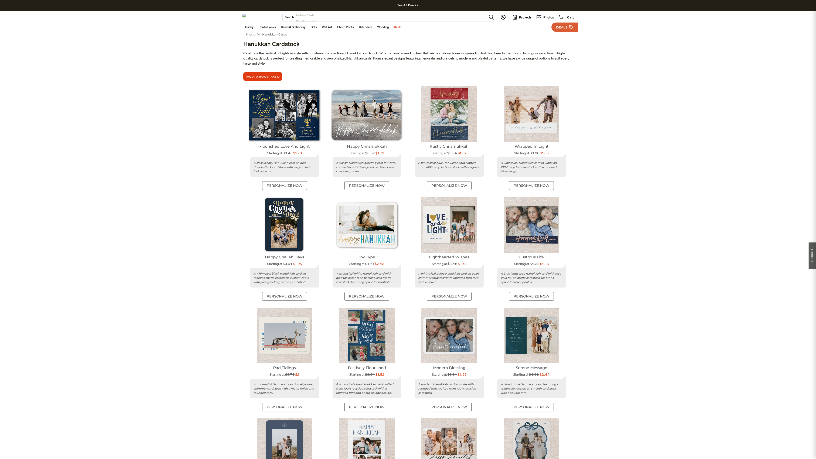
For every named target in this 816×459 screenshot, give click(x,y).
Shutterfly (253, 34)
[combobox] (385, 17)
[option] (253, 34)
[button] (491, 17)
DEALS (562, 27)
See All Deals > (408, 5)
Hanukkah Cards (274, 34)
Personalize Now (284, 186)
